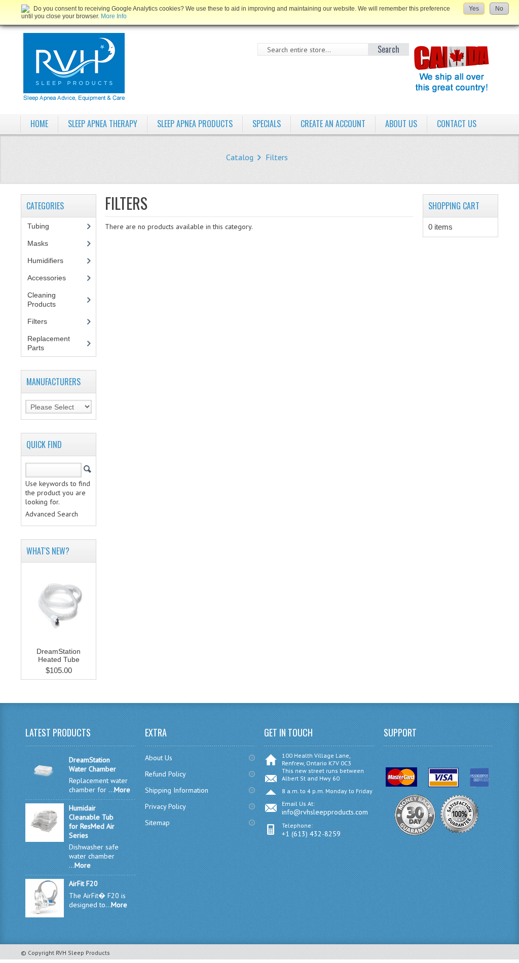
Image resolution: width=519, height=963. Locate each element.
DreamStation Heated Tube (58, 655)
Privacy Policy (165, 806)
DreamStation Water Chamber (92, 764)
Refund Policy (165, 774)
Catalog (239, 157)
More (122, 789)
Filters (277, 157)
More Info (114, 16)
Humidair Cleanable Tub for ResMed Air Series (92, 821)
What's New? (47, 551)
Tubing (43, 226)
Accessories (52, 278)
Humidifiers (51, 260)
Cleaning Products (47, 299)
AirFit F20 (83, 883)
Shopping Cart (453, 206)
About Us (158, 757)
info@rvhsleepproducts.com (325, 812)
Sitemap (157, 822)
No (499, 8)
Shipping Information (176, 790)
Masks (43, 243)
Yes (474, 8)
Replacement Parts (48, 343)
